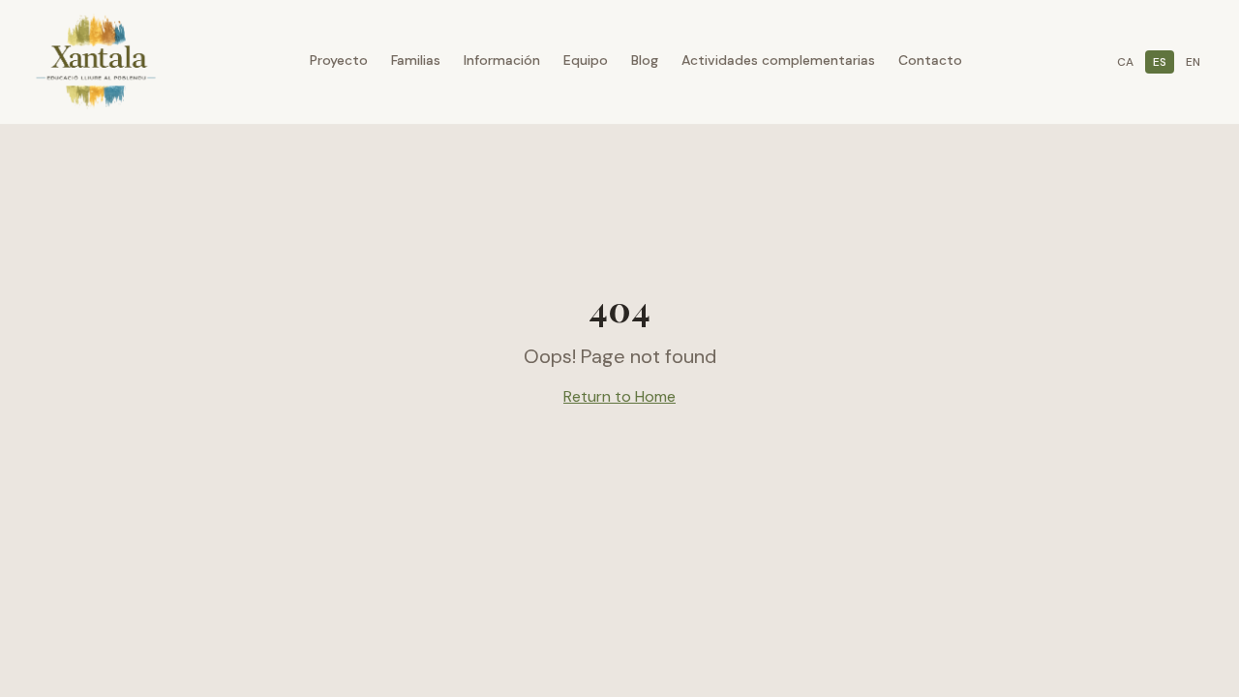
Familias (415, 60)
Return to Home (619, 396)
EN (1193, 62)
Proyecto (339, 60)
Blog (644, 60)
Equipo (585, 60)
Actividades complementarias (778, 60)
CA (1125, 62)
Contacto (930, 60)
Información (502, 60)
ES (1159, 62)
